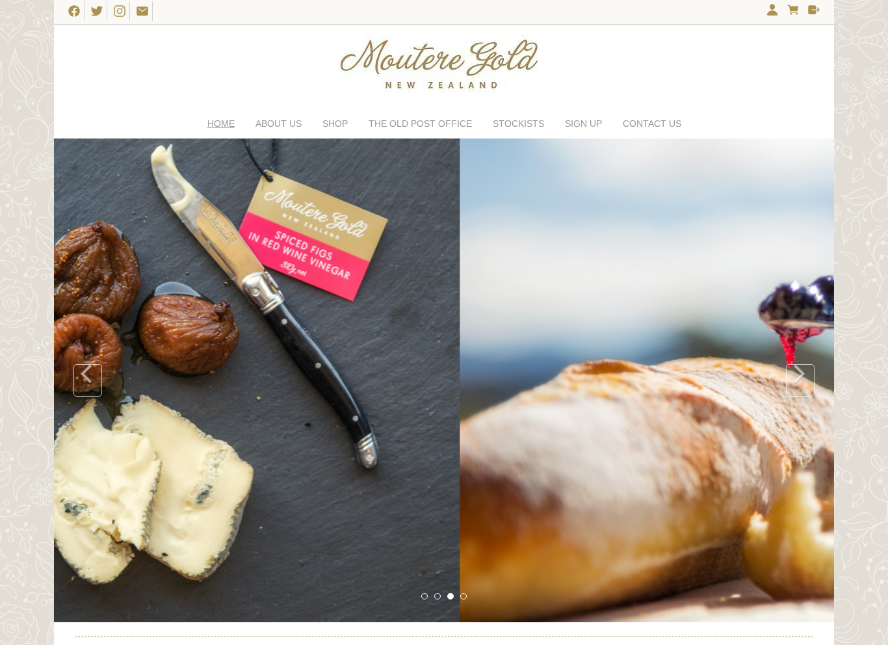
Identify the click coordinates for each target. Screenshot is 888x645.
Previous (87, 380)
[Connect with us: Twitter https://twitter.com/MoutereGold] (97, 10)
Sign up (583, 123)
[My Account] (772, 12)
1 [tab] (425, 597)
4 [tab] (464, 597)
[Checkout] (813, 12)
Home (221, 123)
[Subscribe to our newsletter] (143, 10)
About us (278, 123)
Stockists (518, 123)
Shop (335, 123)
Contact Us (652, 123)
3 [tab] (451, 597)
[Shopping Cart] (793, 12)
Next (800, 380)
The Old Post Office (420, 123)
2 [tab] (438, 597)
